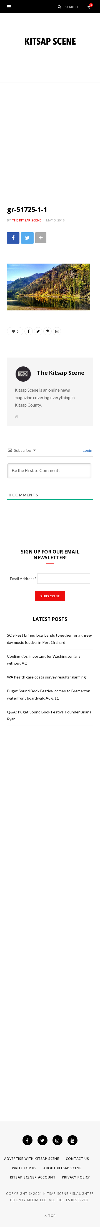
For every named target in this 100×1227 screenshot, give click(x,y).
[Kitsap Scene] (50, 41)
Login (87, 450)
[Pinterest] (47, 331)
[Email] (57, 331)
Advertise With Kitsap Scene (31, 1158)
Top (52, 1215)
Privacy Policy (76, 1177)
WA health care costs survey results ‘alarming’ (47, 677)
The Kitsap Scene (26, 220)
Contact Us (77, 1158)
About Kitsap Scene (62, 1168)
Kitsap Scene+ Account (33, 1177)
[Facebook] (27, 1140)
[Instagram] (57, 1140)
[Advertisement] (50, 135)
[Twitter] (43, 1140)
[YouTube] (73, 1140)
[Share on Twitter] (27, 238)
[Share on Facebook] (13, 238)
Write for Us (24, 1168)
